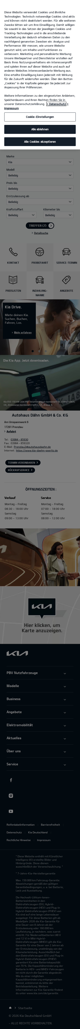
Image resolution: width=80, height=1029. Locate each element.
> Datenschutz (56, 104)
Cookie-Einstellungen (40, 116)
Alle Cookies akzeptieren (40, 141)
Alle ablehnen (40, 129)
